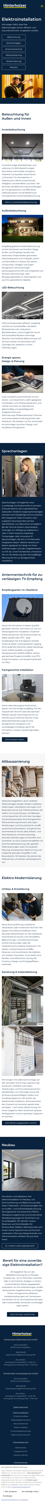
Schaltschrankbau (20, 1416)
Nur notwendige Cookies (30, 1491)
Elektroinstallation (20, 1412)
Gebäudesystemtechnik (21, 1420)
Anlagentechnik (20, 1451)
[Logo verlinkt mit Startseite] (15, 6)
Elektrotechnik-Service (20, 1435)
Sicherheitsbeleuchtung (21, 1431)
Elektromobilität (21, 1427)
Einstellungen (7, 1496)
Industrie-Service (21, 1455)
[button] (42, 6)
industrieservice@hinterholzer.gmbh (20, 1389)
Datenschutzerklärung (21, 1487)
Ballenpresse (20, 1448)
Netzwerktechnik (21, 1424)
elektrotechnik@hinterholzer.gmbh (21, 1355)
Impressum (23, 1500)
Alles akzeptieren (11, 1491)
